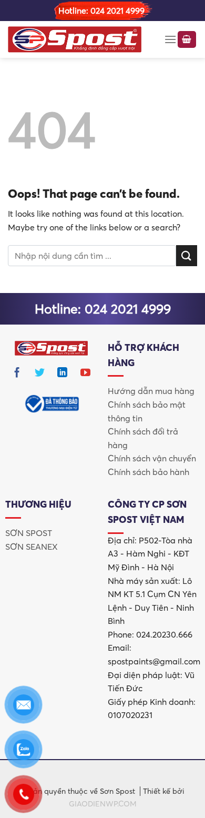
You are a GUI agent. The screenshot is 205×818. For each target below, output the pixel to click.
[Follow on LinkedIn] (62, 374)
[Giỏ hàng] (187, 39)
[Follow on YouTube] (85, 374)
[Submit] (186, 255)
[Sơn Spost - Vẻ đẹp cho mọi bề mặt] (74, 39)
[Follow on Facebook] (17, 374)
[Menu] (170, 39)
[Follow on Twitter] (39, 374)
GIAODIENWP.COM (103, 804)
